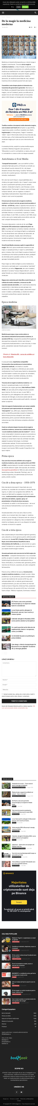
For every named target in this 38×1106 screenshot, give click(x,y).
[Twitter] (7, 31)
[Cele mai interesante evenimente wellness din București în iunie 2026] (6, 812)
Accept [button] (25, 7)
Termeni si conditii (14, 1099)
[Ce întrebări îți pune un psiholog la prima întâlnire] (6, 638)
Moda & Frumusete (17, 857)
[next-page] (6, 653)
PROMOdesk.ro (6, 1034)
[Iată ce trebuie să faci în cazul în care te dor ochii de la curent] (6, 984)
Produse (14, 977)
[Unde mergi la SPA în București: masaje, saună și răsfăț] (6, 830)
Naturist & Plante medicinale (19, 787)
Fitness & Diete (16, 831)
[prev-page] (3, 653)
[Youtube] (21, 1092)
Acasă (3, 17)
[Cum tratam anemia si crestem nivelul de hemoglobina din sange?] (6, 1001)
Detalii (18, 7)
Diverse (8, 17)
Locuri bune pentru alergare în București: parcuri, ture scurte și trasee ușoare (22, 612)
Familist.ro (5, 1043)
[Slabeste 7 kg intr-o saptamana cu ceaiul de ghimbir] (6, 940)
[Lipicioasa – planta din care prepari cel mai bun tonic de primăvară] (6, 847)
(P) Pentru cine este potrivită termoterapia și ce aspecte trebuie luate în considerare (23, 604)
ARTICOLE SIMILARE (8, 597)
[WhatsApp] (15, 31)
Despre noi (5, 1099)
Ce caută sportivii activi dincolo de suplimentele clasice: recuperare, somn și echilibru (23, 629)
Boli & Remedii (16, 814)
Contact (19, 1100)
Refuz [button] (12, 7)
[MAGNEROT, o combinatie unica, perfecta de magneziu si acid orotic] (6, 974)
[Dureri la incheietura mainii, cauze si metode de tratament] (6, 966)
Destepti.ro (5, 1040)
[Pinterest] (11, 31)
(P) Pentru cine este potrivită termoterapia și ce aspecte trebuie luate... (22, 802)
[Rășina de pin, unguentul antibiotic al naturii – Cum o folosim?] (6, 794)
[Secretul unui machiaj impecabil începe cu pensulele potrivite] (6, 855)
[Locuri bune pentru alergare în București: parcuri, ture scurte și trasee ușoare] (6, 612)
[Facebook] (3, 31)
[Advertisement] (15, 740)
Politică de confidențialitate (27, 1099)
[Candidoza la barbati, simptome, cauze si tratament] (6, 949)
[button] (3, 12)
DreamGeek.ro (6, 1041)
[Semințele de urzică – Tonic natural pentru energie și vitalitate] (6, 786)
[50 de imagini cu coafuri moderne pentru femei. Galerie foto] (6, 993)
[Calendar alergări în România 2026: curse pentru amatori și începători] (6, 621)
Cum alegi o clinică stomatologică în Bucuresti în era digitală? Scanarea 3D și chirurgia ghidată (23, 646)
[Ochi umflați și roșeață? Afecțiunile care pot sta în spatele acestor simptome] (6, 864)
